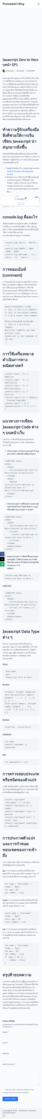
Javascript (31, 71)
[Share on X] (2, 559)
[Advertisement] (21, 30)
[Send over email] (2, 564)
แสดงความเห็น (10, 1099)
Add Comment (9, 1064)
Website (6, 1053)
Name (5, 1032)
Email (5, 1043)
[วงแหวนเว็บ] (4, 1116)
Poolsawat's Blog (13, 4)
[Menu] (39, 4)
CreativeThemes (9, 1113)
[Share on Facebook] (2, 554)
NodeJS (10, 168)
